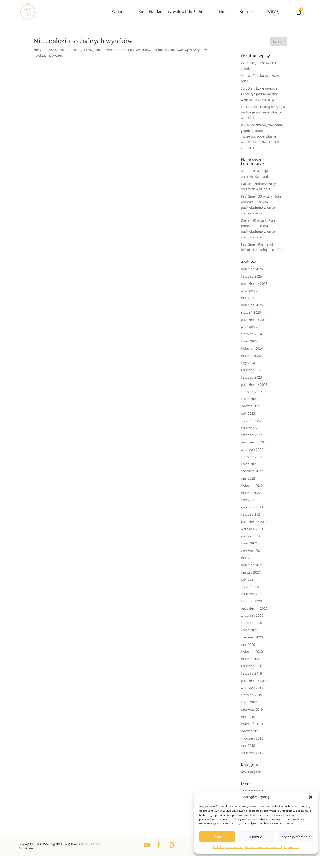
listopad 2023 (251, 377)
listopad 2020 (251, 601)
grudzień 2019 (252, 666)
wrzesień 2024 (252, 326)
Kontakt (247, 11)
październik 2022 (254, 442)
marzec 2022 (251, 493)
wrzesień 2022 (252, 449)
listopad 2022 (251, 435)
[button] (310, 797)
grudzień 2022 (252, 428)
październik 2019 (254, 680)
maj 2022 (248, 478)
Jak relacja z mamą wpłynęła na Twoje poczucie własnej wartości (263, 112)
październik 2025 (254, 283)
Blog (223, 11)
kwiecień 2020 (252, 651)
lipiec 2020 (249, 630)
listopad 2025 (251, 276)
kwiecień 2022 (252, 485)
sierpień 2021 (251, 536)
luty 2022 (248, 500)
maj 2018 (248, 745)
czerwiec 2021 (252, 550)
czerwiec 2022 (252, 471)
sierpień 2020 (251, 622)
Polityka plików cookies (228, 847)
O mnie (119, 11)
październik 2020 (254, 608)
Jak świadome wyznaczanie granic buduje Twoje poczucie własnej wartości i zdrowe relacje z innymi (262, 136)
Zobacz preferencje (294, 836)
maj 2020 (248, 644)
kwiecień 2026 (252, 269)
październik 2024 (254, 319)
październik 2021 (254, 521)
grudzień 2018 (252, 738)
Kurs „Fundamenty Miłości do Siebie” (172, 11)
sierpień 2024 (251, 334)
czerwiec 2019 (252, 709)
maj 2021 (248, 558)
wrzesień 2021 (252, 529)
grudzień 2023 (252, 370)
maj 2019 (248, 716)
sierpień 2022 (251, 456)
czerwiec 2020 (252, 637)
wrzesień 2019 (252, 687)
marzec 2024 (251, 355)
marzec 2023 (251, 406)
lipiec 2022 (249, 464)
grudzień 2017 (252, 753)
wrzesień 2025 (252, 291)
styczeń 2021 (251, 586)
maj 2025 (248, 298)
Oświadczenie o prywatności (263, 847)
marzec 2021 (251, 572)
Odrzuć (256, 836)
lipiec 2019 (249, 702)
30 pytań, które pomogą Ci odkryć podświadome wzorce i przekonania (259, 94)
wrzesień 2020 (252, 615)
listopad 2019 (251, 673)
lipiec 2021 (249, 543)
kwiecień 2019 (252, 723)
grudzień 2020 (252, 594)
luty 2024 (248, 362)
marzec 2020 (251, 659)
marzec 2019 (251, 731)
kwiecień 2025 (252, 305)
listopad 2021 (251, 514)
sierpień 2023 (251, 392)
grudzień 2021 (252, 507)
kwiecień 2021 (252, 565)
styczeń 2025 (251, 312)
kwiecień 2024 (252, 348)
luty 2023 (248, 413)
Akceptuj (217, 836)
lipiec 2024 (249, 341)
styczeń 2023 (251, 420)
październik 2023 (254, 384)
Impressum (291, 847)
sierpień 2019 (251, 695)
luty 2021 (248, 579)
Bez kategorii (251, 772)
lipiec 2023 (249, 399)
